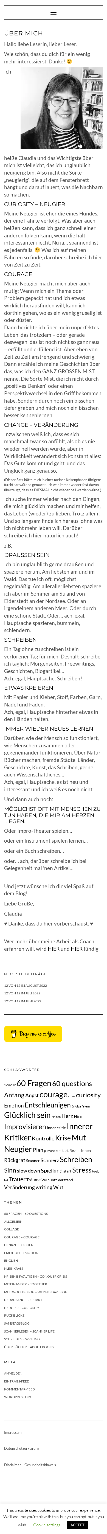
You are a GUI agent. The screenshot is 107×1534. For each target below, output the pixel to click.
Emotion (14, 1105)
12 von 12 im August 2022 (25, 985)
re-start (62, 1150)
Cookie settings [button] (46, 1524)
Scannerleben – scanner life (29, 1331)
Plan (38, 1150)
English (11, 1260)
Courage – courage (22, 1237)
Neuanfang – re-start (23, 1300)
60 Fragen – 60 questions (26, 1214)
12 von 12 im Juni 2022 (22, 1001)
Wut (58, 1187)
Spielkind (52, 1170)
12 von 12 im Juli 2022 (22, 993)
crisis (71, 1096)
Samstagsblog (17, 1323)
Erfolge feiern (81, 1106)
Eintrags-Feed (16, 1381)
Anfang (14, 1095)
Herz (67, 1115)
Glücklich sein (27, 1115)
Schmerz (50, 1160)
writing (44, 1187)
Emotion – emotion (21, 1253)
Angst (32, 1095)
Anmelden (13, 1373)
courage (53, 1094)
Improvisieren (25, 1126)
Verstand (65, 1179)
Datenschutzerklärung (21, 1448)
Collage (11, 1229)
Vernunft (49, 1179)
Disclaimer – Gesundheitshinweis (30, 1465)
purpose (49, 1150)
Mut (79, 1137)
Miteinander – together (25, 1284)
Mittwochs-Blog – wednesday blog (35, 1292)
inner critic (56, 1127)
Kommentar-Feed (19, 1389)
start (67, 1171)
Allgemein (13, 1221)
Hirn (78, 1116)
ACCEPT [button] (78, 1525)
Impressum (13, 1432)
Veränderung (19, 1187)
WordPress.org (18, 1397)
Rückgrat (14, 1160)
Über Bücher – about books (29, 1347)
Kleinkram (13, 1268)
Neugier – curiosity (21, 1308)
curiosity (88, 1095)
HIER (54, 949)
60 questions (72, 1083)
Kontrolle (43, 1138)
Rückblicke (14, 1315)
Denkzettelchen (18, 1245)
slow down (28, 1171)
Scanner (33, 1160)
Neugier (18, 1149)
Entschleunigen (48, 1105)
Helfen (56, 1116)
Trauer (17, 1179)
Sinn (10, 1170)
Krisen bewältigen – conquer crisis (35, 1276)
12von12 (10, 1085)
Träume (33, 1179)
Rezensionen (80, 1150)
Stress (81, 1169)
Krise (63, 1138)
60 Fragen (33, 1083)
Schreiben (76, 1159)
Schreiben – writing (22, 1339)
